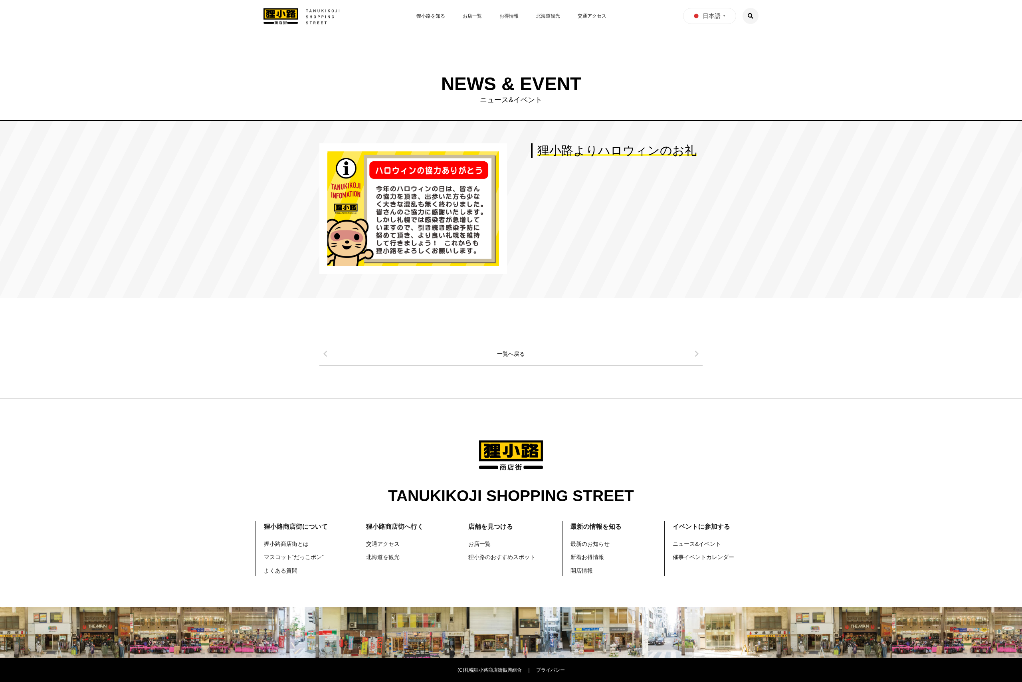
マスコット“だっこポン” (294, 557)
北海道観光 (548, 16)
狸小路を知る (430, 16)
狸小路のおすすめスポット (501, 557)
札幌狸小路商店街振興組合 (493, 670)
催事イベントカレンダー (703, 557)
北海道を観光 (383, 557)
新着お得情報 (587, 557)
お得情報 (509, 16)
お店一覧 (472, 16)
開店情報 (581, 570)
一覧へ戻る (511, 354)
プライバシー (550, 670)
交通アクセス (592, 16)
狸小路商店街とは (286, 544)
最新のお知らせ (590, 544)
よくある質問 (280, 570)
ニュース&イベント (697, 544)
